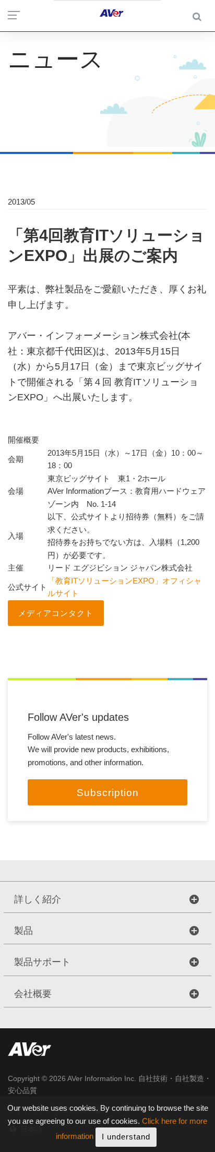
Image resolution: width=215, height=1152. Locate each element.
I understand (126, 1136)
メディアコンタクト (55, 613)
